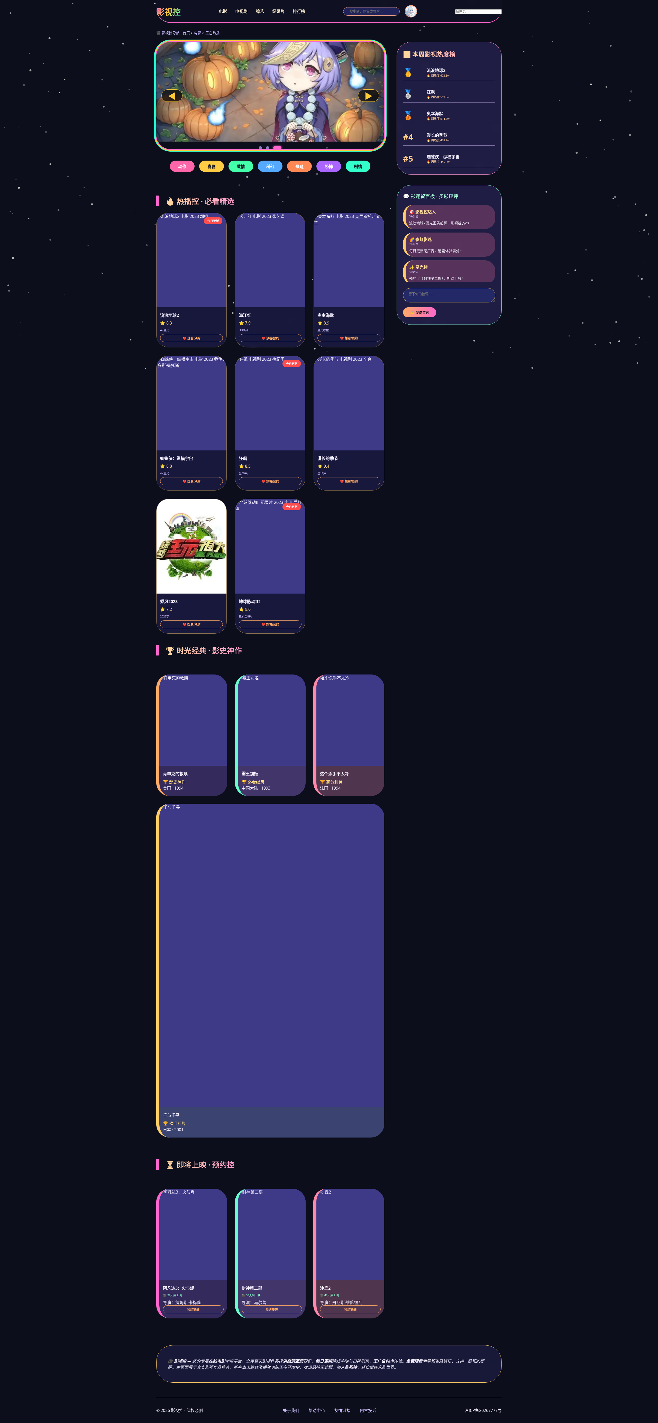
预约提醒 (193, 1309)
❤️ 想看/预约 (191, 338)
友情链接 (342, 1410)
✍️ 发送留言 (419, 313)
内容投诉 (368, 1410)
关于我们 (291, 1410)
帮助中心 (316, 1410)
